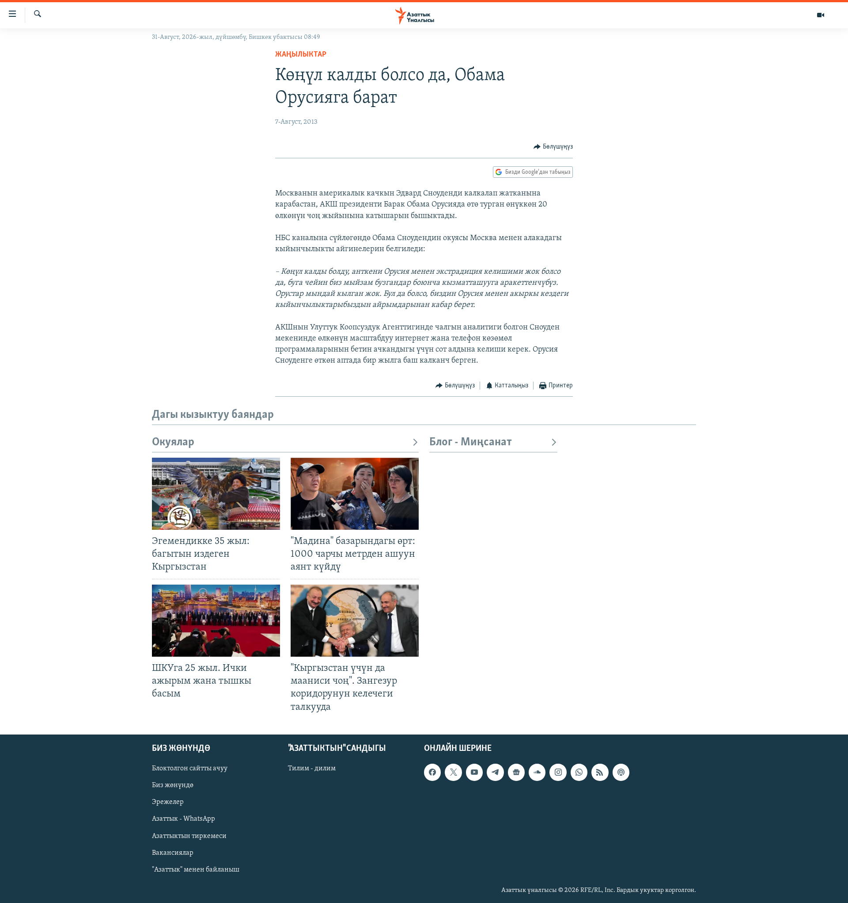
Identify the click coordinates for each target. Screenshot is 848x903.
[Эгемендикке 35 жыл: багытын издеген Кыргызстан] (216, 494)
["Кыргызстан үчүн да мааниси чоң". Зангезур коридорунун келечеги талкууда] (355, 621)
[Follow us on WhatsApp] (579, 772)
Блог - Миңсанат (470, 442)
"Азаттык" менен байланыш (195, 869)
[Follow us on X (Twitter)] (453, 772)
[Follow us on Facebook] (432, 772)
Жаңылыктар (300, 55)
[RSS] (599, 772)
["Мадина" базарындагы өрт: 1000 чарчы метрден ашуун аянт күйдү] (355, 494)
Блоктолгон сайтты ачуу (189, 768)
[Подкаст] (621, 772)
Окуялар (173, 442)
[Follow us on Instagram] (557, 772)
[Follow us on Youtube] (474, 772)
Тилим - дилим (312, 768)
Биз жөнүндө (172, 785)
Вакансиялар (172, 852)
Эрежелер (168, 802)
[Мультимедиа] (820, 15)
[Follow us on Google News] (516, 772)
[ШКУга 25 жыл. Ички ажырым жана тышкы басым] (216, 621)
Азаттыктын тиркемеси (189, 835)
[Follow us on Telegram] (495, 772)
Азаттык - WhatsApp (183, 819)
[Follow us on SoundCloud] (537, 772)
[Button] (553, 147)
